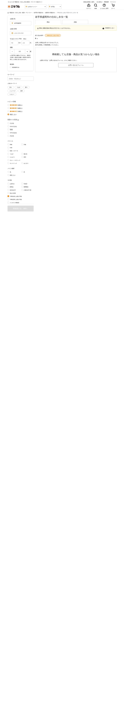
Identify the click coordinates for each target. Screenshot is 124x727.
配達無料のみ (15, 67)
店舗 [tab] (75, 22)
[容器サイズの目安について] (18, 120)
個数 (11, 47)
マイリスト (113, 2)
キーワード (11, 74)
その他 (10, 180)
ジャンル (10, 141)
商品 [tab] (48, 22)
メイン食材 (11, 168)
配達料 (12, 64)
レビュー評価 (12, 101)
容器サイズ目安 (12, 119)
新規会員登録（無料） (89, 2)
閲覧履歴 (106, 2)
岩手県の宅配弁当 (38, 12)
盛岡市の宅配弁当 (50, 12)
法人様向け (99, 2)
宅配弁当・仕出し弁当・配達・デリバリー (20, 12)
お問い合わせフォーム (76, 65)
